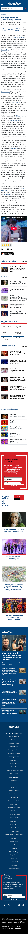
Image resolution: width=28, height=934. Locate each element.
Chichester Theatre (14, 753)
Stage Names (14, 855)
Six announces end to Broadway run (14, 558)
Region (6, 481)
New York (14, 848)
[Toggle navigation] (1, 3)
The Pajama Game (18, 37)
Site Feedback (14, 862)
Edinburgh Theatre (14, 757)
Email (5, 476)
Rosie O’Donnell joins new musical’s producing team (14, 530)
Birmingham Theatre (14, 750)
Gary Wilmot (7, 195)
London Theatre (14, 736)
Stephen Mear (15, 102)
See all (24, 261)
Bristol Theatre (14, 804)
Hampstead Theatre (16, 429)
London (10, 29)
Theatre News (14, 780)
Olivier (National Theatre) (17, 416)
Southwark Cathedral (16, 443)
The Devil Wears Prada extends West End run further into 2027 (14, 617)
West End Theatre (14, 790)
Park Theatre (14, 422)
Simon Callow (5, 92)
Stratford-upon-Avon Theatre (14, 770)
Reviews (3, 14)
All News (14, 838)
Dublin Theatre (14, 740)
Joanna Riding (14, 120)
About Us (14, 865)
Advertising (14, 858)
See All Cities (14, 774)
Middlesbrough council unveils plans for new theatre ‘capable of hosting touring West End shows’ (14, 587)
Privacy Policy (10, 928)
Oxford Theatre (14, 831)
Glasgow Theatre (14, 743)
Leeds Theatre (14, 760)
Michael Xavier (20, 116)
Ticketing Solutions (14, 868)
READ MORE (20, 496)
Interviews (14, 787)
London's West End (17, 29)
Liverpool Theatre (14, 763)
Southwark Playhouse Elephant (16, 436)
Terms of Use (18, 928)
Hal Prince (14, 148)
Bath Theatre (14, 746)
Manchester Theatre (14, 767)
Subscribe (14, 485)
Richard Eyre (5, 50)
